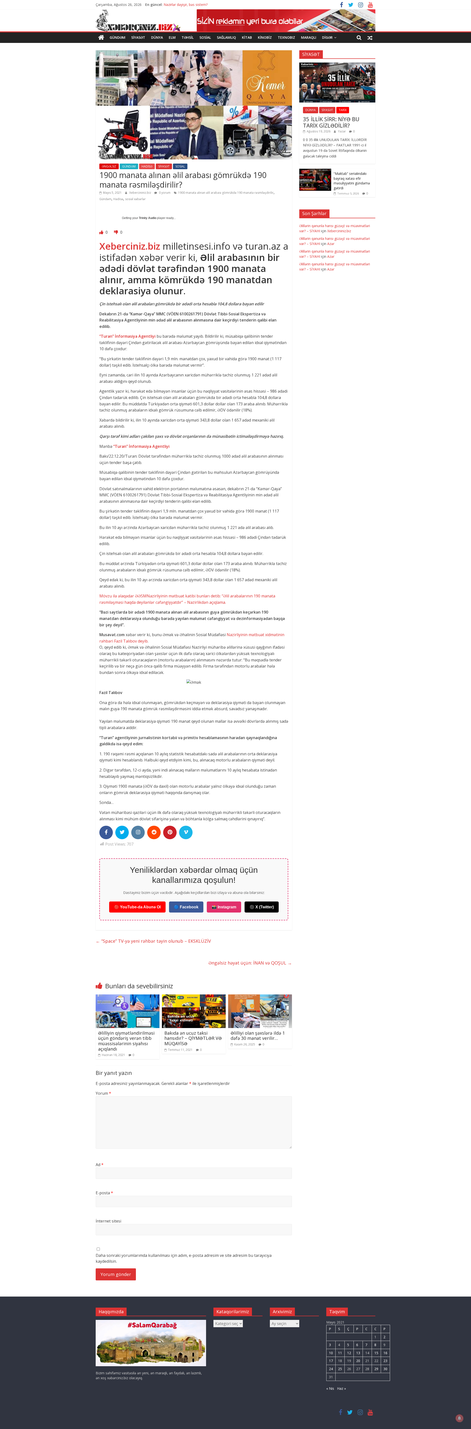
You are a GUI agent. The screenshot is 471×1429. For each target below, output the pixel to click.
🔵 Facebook (186, 907)
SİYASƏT (138, 37)
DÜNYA (157, 37)
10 (331, 1353)
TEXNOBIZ (286, 37)
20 (358, 1360)
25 (340, 1368)
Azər (330, 243)
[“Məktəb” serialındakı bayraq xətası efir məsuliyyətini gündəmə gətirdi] (315, 171)
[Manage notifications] (459, 1418)
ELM (172, 37)
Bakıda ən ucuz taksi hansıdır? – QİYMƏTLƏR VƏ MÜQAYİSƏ (193, 1038)
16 (385, 1353)
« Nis (330, 1388)
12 (349, 1353)
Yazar (342, 131)
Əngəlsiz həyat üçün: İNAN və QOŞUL (250, 963)
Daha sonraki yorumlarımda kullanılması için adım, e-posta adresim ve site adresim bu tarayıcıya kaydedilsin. (184, 1258)
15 (376, 1353)
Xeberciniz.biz (129, 246)
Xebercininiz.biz (140, 193)
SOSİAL (205, 37)
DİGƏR (327, 37)
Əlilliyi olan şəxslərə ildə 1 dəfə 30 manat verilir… (258, 1035)
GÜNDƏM (117, 37)
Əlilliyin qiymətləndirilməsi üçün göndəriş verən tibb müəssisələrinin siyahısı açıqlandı (126, 1041)
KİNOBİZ (265, 37)
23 (385, 1360)
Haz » (341, 1388)
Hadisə (118, 199)
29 (376, 1368)
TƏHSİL (188, 37)
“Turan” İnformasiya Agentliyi (128, 336)
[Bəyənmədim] (116, 232)
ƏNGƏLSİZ (109, 166)
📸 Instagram (224, 907)
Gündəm (105, 199)
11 (340, 1353)
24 (331, 1368)
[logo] (151, 1322)
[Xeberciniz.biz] (101, 37)
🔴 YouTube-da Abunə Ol (137, 907)
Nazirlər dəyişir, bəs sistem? (186, 4)
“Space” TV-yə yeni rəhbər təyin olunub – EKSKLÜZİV (153, 941)
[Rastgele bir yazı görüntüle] (370, 37)
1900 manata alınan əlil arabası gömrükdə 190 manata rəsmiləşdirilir (226, 193)
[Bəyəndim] (101, 232)
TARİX (343, 110)
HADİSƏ (147, 166)
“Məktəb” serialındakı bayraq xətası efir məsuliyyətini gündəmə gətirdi (352, 180)
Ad (100, 1164)
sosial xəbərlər (135, 199)
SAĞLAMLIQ (226, 37)
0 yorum (164, 193)
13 (358, 1353)
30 (385, 1368)
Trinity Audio (147, 218)
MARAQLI (308, 37)
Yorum (103, 1093)
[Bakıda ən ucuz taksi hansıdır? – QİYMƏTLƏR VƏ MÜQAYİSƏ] (194, 997)
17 (331, 1360)
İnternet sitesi (108, 1221)
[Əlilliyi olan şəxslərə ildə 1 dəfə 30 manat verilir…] (260, 997)
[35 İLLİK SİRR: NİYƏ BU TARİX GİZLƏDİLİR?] (337, 65)
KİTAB (247, 37)
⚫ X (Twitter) (261, 907)
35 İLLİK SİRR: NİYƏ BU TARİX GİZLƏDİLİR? (331, 122)
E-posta (104, 1193)
